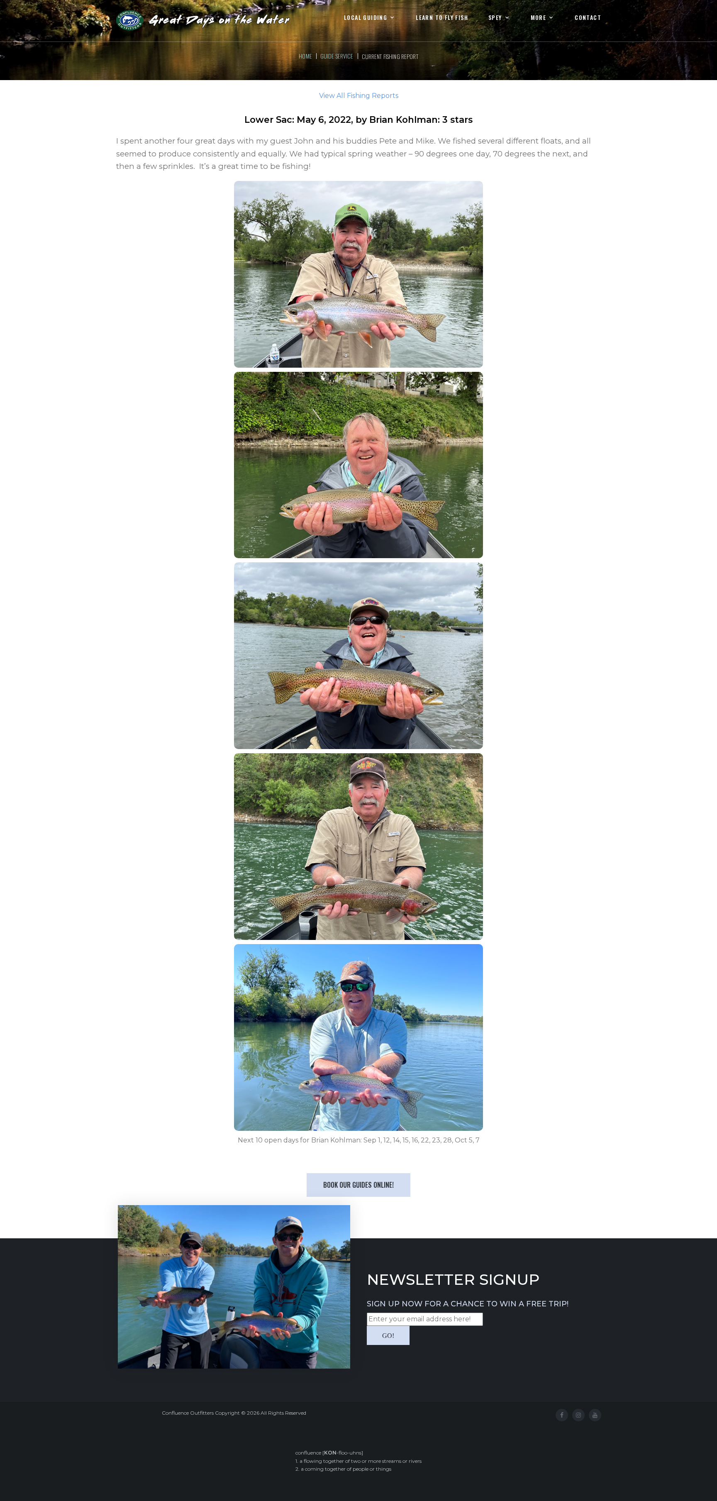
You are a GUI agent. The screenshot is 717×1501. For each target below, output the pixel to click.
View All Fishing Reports (358, 96)
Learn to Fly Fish (442, 17)
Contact (588, 17)
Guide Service (337, 55)
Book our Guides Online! (358, 1185)
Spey (495, 17)
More (538, 17)
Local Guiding (365, 17)
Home (305, 55)
